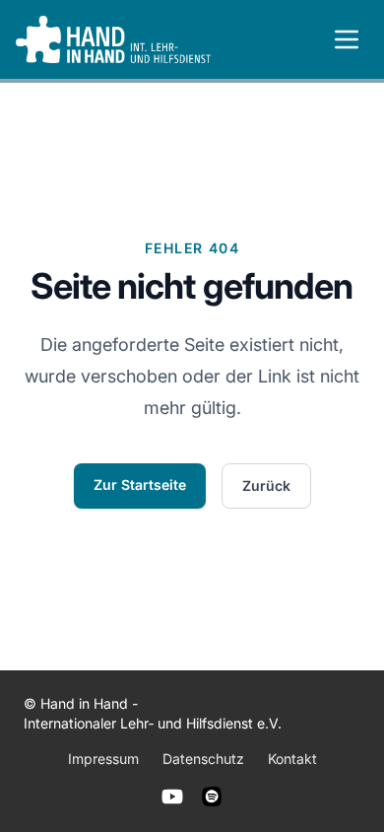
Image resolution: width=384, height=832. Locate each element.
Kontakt (292, 758)
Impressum (103, 758)
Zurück (266, 485)
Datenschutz (203, 758)
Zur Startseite (140, 484)
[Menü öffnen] (346, 39)
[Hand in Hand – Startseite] (113, 39)
